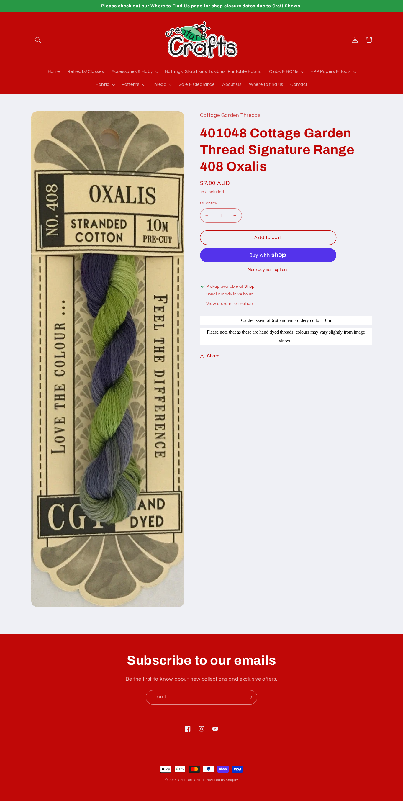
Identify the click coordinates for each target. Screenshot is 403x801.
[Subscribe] (250, 697)
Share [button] (213, 356)
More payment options (268, 270)
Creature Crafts (191, 780)
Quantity (208, 203)
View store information (229, 304)
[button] (38, 40)
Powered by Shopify (222, 780)
